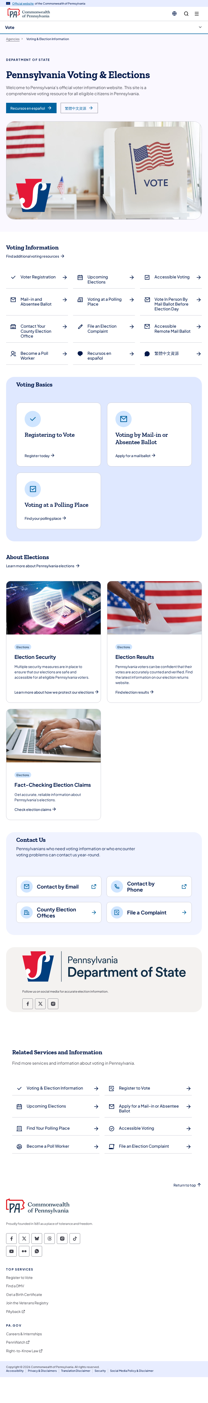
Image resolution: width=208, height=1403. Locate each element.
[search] (186, 14)
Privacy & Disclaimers (42, 1370)
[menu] (197, 14)
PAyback (13, 1311)
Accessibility (15, 1370)
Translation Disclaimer (75, 1370)
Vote (9, 27)
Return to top (185, 1185)
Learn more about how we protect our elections (54, 692)
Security (100, 1370)
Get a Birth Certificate (24, 1294)
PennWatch (15, 1342)
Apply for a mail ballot (133, 456)
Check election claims (32, 809)
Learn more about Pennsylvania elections (40, 565)
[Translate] (174, 13)
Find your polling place (43, 518)
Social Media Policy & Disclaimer (131, 1370)
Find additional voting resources (32, 256)
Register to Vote (19, 1277)
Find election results (132, 692)
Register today (37, 456)
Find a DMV (15, 1286)
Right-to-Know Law (22, 1351)
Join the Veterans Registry (27, 1303)
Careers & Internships (24, 1334)
